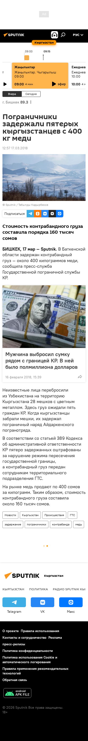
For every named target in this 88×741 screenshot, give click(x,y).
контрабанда (60, 524)
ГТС (72, 515)
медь (78, 524)
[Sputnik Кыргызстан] (14, 37)
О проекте (10, 631)
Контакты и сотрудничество (24, 637)
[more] (80, 377)
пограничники (36, 524)
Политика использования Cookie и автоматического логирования (29, 659)
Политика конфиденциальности (27, 650)
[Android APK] (17, 693)
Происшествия (54, 515)
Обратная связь (14, 680)
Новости (10, 515)
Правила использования (40, 631)
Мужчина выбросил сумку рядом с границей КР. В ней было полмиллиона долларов (41, 360)
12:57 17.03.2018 (15, 148)
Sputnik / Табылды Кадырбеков (27, 205)
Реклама (55, 637)
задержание (13, 524)
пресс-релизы (13, 644)
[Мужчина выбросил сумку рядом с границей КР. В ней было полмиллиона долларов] (44, 316)
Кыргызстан (30, 515)
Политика (38, 589)
